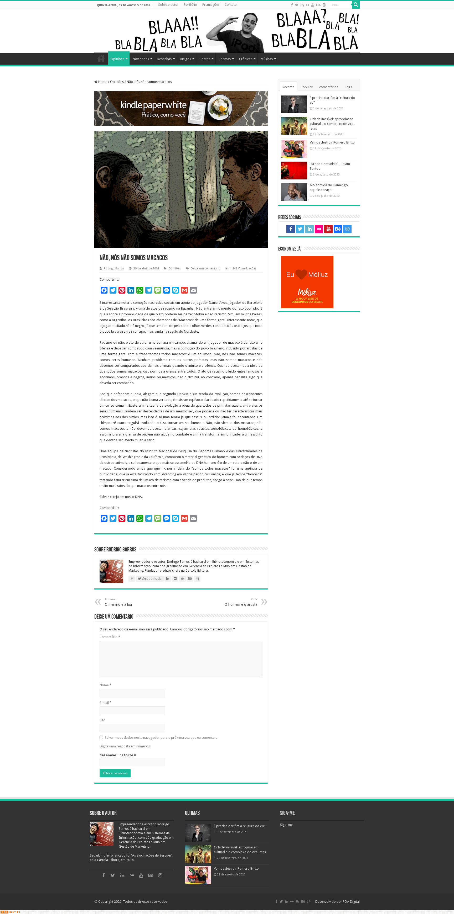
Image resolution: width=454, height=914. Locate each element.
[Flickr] (307, 5)
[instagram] (324, 5)
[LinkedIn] (302, 5)
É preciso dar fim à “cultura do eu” (239, 826)
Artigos (185, 59)
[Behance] (318, 5)
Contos (204, 59)
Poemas (225, 59)
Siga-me (287, 813)
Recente (288, 87)
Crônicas (245, 59)
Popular (307, 87)
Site (102, 720)
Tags (348, 87)
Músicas (267, 59)
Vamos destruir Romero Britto (332, 142)
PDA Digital (351, 902)
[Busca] (356, 5)
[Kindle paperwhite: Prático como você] (181, 108)
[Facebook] (291, 5)
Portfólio (190, 5)
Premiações (210, 5)
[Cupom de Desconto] (319, 282)
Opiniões (117, 59)
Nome (105, 685)
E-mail (105, 703)
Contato (231, 5)
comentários (328, 87)
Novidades (141, 59)
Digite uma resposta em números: (125, 746)
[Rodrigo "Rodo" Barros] (227, 31)
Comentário (110, 637)
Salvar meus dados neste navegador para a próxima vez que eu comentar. (161, 738)
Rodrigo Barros (114, 268)
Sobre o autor (168, 5)
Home (101, 58)
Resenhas (164, 59)
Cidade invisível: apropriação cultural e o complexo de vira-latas (332, 123)
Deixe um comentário (205, 268)
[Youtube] (313, 5)
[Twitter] (297, 5)
